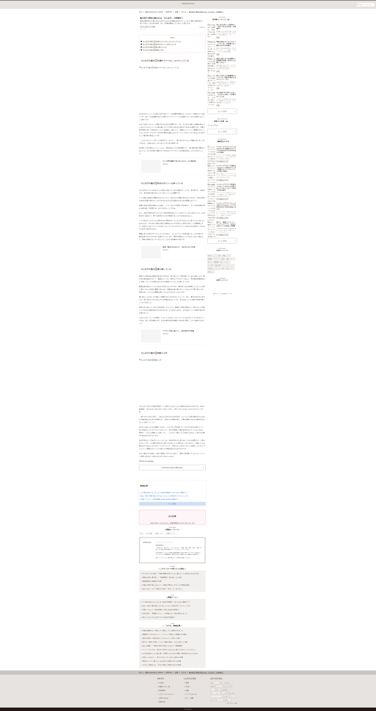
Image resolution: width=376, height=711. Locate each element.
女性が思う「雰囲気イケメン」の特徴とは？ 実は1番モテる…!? (164, 613)
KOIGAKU (160, 545)
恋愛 (218, 37)
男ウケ (210, 262)
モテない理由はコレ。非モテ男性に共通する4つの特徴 (161, 665)
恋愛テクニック (171, 533)
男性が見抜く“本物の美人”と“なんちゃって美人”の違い (161, 638)
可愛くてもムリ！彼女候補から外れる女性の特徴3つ (159, 499)
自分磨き (210, 268)
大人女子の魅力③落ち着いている (155, 47)
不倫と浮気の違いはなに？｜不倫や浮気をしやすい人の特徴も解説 (165, 585)
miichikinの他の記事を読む (172, 468)
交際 (227, 259)
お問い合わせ (164, 698)
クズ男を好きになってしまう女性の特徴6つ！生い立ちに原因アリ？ (165, 493)
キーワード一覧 (232, 703)
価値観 (210, 259)
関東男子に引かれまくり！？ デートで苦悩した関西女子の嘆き (164, 634)
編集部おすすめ (224, 161)
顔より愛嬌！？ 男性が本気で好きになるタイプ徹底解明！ (163, 646)
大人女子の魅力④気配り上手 (153, 50)
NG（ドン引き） (225, 262)
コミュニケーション (228, 265)
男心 (220, 255)
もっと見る (172, 504)
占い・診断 (190, 698)
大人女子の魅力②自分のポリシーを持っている (159, 44)
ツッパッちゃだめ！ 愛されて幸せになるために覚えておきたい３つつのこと (169, 650)
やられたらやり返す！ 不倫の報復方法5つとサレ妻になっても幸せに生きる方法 (170, 573)
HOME (161, 683)
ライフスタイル (191, 694)
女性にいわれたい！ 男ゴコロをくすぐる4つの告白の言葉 (162, 657)
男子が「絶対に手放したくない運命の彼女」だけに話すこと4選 (164, 642)
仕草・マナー (159, 533)
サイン (232, 259)
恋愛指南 (216, 262)
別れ (223, 268)
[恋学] (188, 3)
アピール (217, 268)
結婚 (187, 690)
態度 (224, 255)
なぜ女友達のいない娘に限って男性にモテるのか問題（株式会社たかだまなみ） (170, 653)
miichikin (150, 461)
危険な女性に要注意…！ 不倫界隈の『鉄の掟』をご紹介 (162, 577)
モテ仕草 (149, 533)
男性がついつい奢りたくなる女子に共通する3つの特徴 (161, 661)
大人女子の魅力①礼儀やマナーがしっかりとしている (162, 41)
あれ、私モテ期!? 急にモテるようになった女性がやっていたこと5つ (165, 496)
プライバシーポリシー (167, 694)
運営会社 (162, 702)
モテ (142, 533)
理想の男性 (218, 265)
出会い (188, 687)
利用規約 (162, 690)
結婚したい (211, 272)
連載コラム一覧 (164, 687)
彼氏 (223, 259)
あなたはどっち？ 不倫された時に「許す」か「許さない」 (163, 589)
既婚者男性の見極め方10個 (151, 581)
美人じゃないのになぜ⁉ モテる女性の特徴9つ (158, 617)
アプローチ (217, 259)
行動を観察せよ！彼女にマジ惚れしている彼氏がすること (162, 631)
